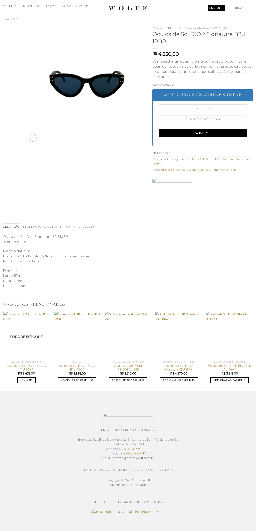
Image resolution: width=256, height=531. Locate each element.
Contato (12, 18)
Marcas (66, 6)
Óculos (156, 163)
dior (227, 169)
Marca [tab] (65, 226)
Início (157, 27)
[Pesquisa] (198, 8)
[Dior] (172, 194)
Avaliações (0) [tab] (84, 226)
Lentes (51, 6)
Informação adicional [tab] (39, 226)
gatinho (191, 169)
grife (234, 169)
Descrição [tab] (11, 226)
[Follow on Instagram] (250, 8)
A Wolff (81, 6)
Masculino (31, 6)
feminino (218, 169)
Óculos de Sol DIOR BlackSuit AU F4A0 (229, 367)
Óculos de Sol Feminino (206, 27)
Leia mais (26, 380)
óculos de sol (167, 169)
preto (201, 169)
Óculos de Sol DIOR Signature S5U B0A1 (178, 367)
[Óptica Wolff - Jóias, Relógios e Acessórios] (128, 8)
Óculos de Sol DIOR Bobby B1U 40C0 (77, 367)
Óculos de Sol (195, 159)
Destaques (242, 159)
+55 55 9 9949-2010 (136, 449)
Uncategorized (176, 159)
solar (209, 169)
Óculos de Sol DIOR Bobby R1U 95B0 (26, 367)
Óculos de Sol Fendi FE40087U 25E (128, 367)
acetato (181, 169)
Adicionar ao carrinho (77, 380)
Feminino (9, 6)
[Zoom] (33, 138)
